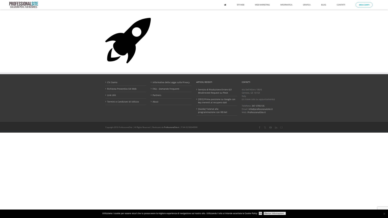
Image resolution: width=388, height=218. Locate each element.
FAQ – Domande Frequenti (166, 88)
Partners (157, 95)
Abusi (155, 101)
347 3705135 (258, 105)
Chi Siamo (112, 82)
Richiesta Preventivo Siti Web (122, 88)
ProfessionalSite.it (257, 112)
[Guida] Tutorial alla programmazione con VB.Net (212, 110)
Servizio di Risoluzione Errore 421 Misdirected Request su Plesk (215, 91)
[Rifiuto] (384, 213)
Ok (260, 213)
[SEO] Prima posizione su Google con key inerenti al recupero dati (216, 101)
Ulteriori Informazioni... (275, 213)
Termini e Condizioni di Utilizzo (123, 101)
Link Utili (111, 95)
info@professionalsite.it (261, 109)
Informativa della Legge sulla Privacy (171, 82)
